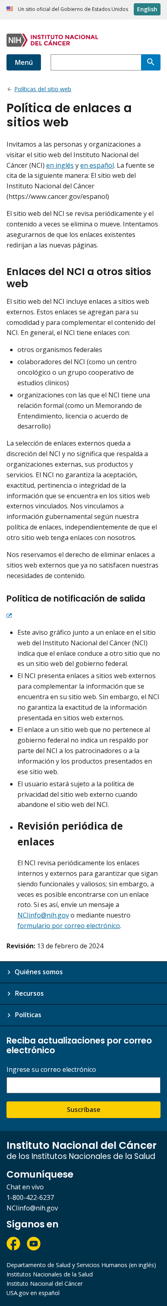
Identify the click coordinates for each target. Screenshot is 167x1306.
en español (97, 165)
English (147, 9)
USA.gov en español (33, 1293)
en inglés (60, 165)
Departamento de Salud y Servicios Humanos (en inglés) (81, 1265)
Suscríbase (84, 1109)
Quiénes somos (39, 971)
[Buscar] (151, 62)
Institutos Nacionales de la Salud (49, 1274)
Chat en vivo (25, 1186)
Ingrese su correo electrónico (51, 1069)
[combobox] (96, 62)
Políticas (28, 1014)
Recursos (29, 993)
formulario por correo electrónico (68, 925)
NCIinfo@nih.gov (43, 915)
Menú (24, 62)
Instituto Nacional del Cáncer (44, 1283)
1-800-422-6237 (30, 1197)
